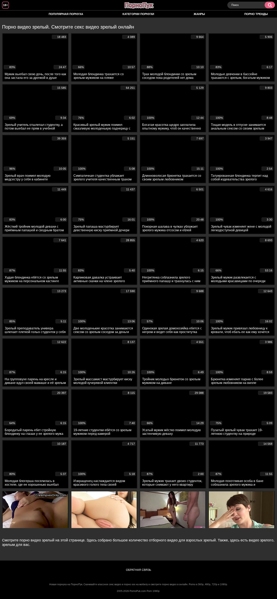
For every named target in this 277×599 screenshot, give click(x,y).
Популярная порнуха (66, 14)
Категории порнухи (138, 14)
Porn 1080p (153, 591)
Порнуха (9, 14)
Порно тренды (256, 14)
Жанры (199, 14)
